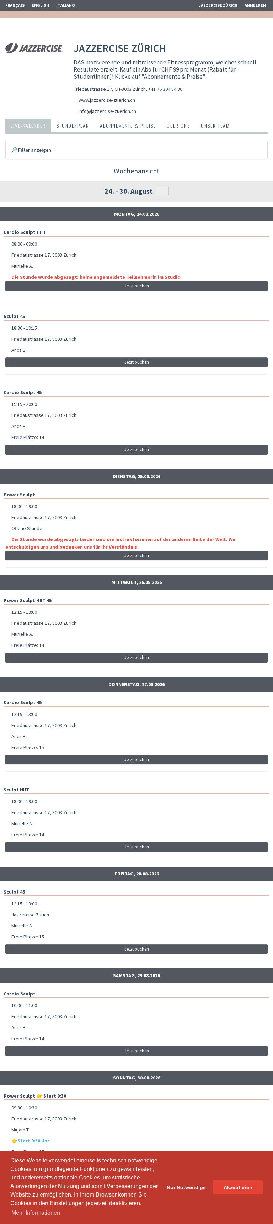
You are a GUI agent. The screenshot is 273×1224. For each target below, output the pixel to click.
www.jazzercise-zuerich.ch (107, 100)
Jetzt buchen (136, 286)
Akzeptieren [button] (238, 1187)
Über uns (178, 125)
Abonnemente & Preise (128, 125)
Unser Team (215, 125)
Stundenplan (73, 125)
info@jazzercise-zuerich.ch (107, 111)
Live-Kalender (28, 125)
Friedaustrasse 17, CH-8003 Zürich (110, 89)
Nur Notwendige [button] (186, 1187)
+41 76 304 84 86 (165, 89)
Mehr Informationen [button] (35, 1213)
